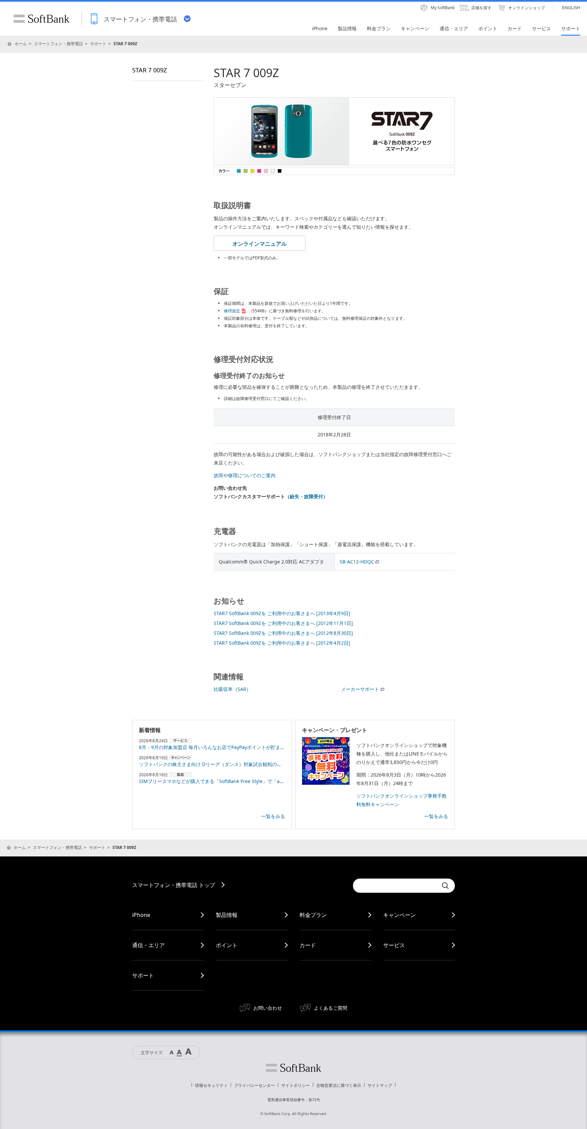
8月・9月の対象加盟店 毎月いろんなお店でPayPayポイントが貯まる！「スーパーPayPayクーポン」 (246, 747)
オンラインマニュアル (259, 243)
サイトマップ (380, 1085)
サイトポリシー (295, 1085)
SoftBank (41, 19)
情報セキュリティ (211, 1085)
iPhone (141, 915)
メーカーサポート (360, 689)
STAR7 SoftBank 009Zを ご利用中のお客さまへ (282, 613)
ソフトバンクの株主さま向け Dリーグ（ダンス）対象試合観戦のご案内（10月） (225, 764)
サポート (98, 44)
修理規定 (232, 311)
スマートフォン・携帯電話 (58, 44)
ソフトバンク (293, 1068)
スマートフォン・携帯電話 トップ (173, 885)
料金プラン (313, 915)
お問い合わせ (267, 1008)
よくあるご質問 (330, 1008)
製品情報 (226, 915)
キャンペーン (399, 915)
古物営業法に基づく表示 (338, 1085)
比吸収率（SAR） (232, 689)
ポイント (226, 945)
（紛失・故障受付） (306, 496)
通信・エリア (148, 945)
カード (308, 945)
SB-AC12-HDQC (357, 561)
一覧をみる (273, 816)
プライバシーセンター (254, 1085)
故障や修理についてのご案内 (244, 475)
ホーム (21, 44)
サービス (394, 945)
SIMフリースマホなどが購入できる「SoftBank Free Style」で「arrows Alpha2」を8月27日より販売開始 (252, 781)
